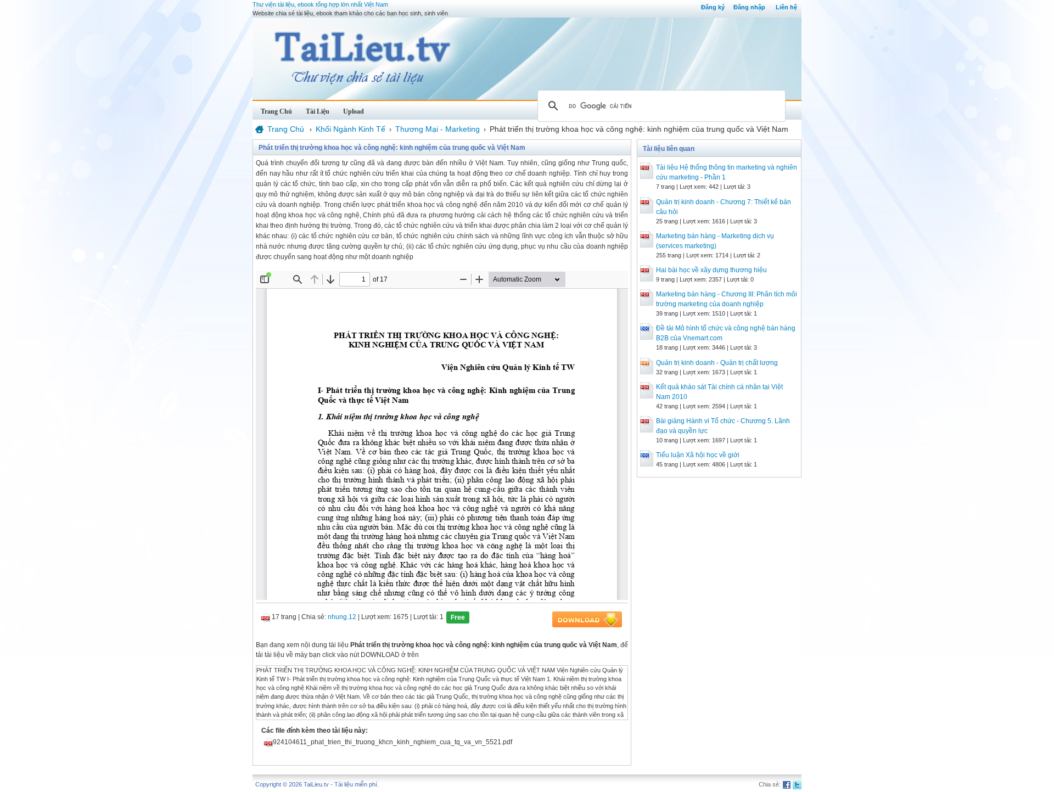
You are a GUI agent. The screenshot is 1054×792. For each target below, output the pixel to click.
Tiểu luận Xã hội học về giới (697, 455)
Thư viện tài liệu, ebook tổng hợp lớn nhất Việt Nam (320, 4)
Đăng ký (713, 7)
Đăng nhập (749, 7)
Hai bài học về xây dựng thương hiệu (711, 270)
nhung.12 (342, 617)
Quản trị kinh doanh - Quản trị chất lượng (717, 363)
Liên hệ (786, 7)
